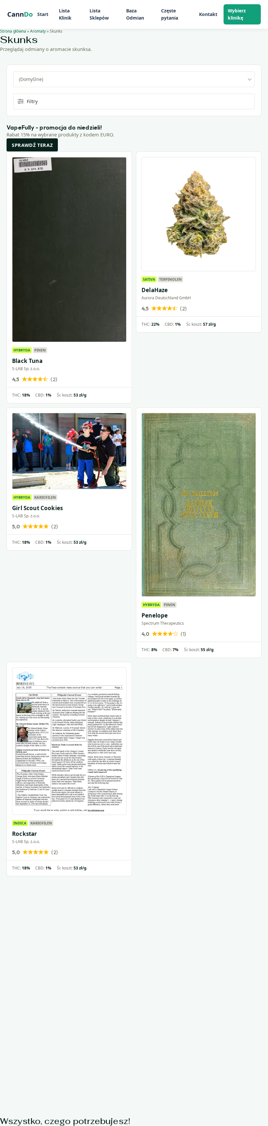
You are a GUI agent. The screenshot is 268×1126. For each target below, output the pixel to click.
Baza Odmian (135, 14)
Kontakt (208, 14)
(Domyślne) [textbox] (31, 79)
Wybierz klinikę (237, 14)
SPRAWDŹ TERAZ (32, 145)
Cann (20, 14)
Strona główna (13, 31)
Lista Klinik (65, 14)
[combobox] (134, 79)
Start (42, 14)
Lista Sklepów (99, 14)
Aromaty (38, 31)
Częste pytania (169, 14)
